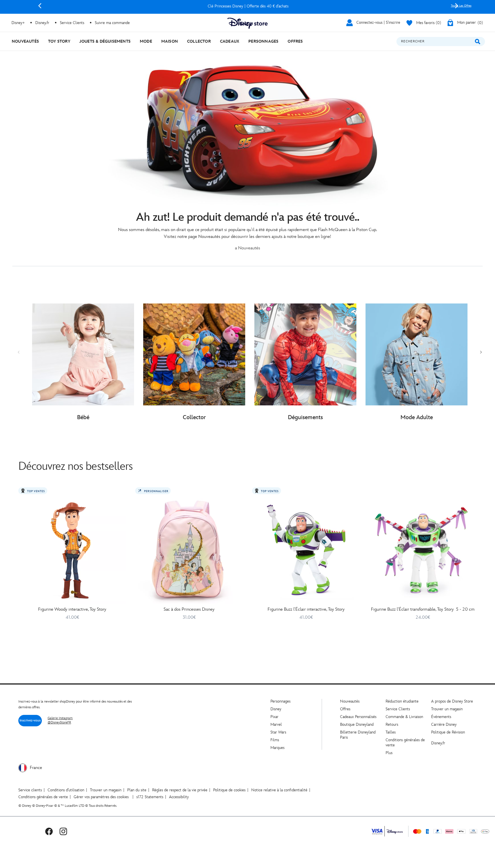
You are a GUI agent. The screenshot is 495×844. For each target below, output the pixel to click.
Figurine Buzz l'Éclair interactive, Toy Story (306, 609)
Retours (392, 724)
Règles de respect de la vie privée (179, 790)
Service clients (30, 790)
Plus (389, 752)
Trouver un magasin (447, 709)
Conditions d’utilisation (66, 790)
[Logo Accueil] (247, 23)
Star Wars (278, 732)
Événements (441, 716)
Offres (345, 709)
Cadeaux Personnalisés (358, 716)
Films (274, 739)
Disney (275, 709)
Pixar (274, 716)
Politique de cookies (229, 790)
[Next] (456, 6)
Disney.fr (42, 22)
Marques (277, 747)
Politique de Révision (448, 732)
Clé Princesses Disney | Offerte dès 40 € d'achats (248, 6)
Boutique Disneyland (357, 724)
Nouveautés (350, 701)
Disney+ (18, 22)
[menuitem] (25, 41)
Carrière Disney (444, 724)
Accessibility (179, 796)
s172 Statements (149, 796)
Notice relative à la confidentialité (279, 790)
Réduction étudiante (402, 701)
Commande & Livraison (404, 716)
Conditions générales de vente (43, 796)
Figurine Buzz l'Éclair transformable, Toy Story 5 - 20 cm (423, 609)
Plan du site (136, 790)
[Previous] (40, 6)
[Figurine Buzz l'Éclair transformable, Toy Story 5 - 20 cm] (423, 550)
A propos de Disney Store (452, 701)
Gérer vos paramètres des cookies (101, 796)
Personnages (280, 701)
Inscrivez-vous (30, 720)
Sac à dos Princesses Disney (189, 609)
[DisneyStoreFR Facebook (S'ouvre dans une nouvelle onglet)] (49, 831)
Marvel (276, 724)
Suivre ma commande (112, 22)
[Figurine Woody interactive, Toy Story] (72, 550)
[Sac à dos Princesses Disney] (189, 550)
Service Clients (72, 22)
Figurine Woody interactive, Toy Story (72, 609)
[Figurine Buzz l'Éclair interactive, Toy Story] (306, 550)
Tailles (391, 732)
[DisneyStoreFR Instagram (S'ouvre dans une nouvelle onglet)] (63, 831)
